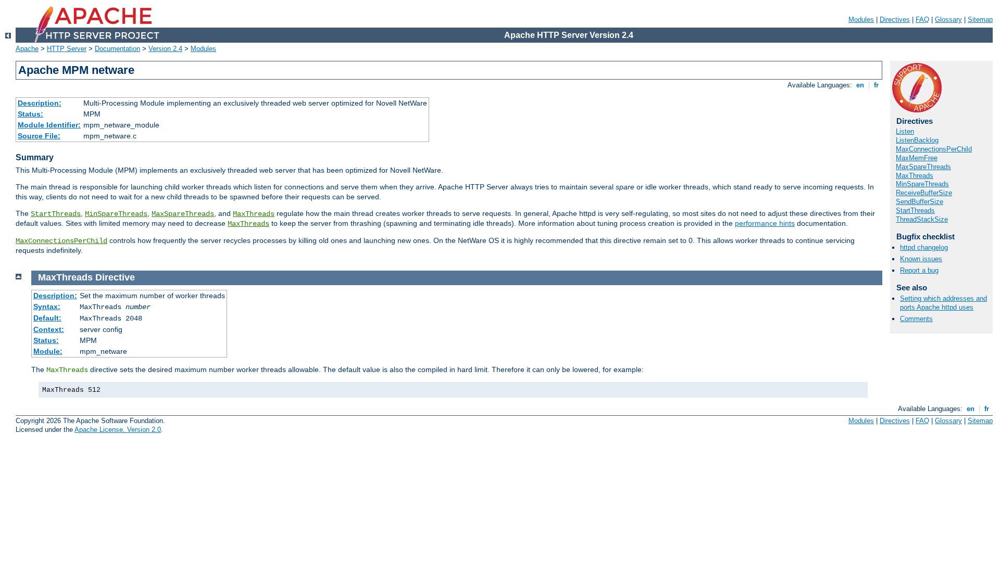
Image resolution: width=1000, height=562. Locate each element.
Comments (916, 319)
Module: (48, 351)
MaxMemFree (917, 158)
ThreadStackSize (922, 219)
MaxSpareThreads (183, 214)
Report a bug (919, 270)
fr (876, 85)
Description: (39, 103)
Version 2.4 (165, 49)
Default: (47, 318)
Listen (905, 131)
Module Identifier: (49, 125)
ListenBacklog (917, 140)
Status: (30, 114)
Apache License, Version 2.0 (117, 429)
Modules (861, 19)
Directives (895, 19)
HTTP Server (66, 49)
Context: (48, 329)
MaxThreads (253, 214)
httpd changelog (924, 247)
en (860, 85)
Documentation (117, 49)
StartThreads (56, 214)
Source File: (39, 136)
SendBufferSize (919, 202)
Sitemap (980, 19)
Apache (27, 49)
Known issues (921, 259)
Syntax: (46, 306)
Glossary (948, 19)
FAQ (922, 19)
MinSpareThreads (116, 214)
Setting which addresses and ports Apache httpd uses (943, 303)
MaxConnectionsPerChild (61, 241)
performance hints (765, 223)
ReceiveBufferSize (924, 193)
